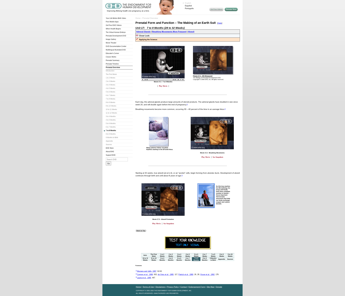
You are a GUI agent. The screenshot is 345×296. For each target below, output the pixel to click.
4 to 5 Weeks (110, 88)
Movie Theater (111, 43)
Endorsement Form (197, 287)
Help (220, 23)
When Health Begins (113, 29)
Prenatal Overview (113, 67)
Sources (109, 145)
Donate (219, 287)
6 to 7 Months (111, 127)
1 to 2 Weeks (110, 78)
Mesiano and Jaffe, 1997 (146, 271)
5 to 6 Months (111, 123)
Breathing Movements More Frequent (169, 32)
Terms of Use (148, 287)
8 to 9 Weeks (110, 102)
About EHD (110, 152)
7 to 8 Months (111, 130)
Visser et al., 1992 (207, 274)
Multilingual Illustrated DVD (116, 50)
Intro (145, 255)
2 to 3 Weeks (110, 81)
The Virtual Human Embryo (116, 32)
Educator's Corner (112, 53)
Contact (183, 287)
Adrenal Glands (143, 32)
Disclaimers (160, 287)
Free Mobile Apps (112, 22)
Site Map (210, 287)
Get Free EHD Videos (114, 25)
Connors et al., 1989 (145, 274)
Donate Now (231, 9)
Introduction (110, 71)
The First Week (111, 74)
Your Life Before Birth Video (116, 18)
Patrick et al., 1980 (185, 274)
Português (189, 8)
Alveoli (191, 32)
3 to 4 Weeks (110, 85)
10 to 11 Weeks (111, 109)
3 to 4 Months (111, 116)
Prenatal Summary (112, 60)
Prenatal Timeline (112, 64)
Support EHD (110, 155)
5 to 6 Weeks (110, 92)
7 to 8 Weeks (110, 99)
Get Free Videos (216, 9)
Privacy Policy (173, 287)
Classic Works (111, 57)
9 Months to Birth (112, 137)
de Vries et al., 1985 (166, 274)
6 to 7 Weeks (110, 95)
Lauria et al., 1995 (144, 278)
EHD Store (110, 148)
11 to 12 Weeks (111, 113)
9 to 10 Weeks (111, 106)
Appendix (109, 141)
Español (188, 6)
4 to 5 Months (111, 120)
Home (138, 18)
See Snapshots (218, 157)
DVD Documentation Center (116, 46)
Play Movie (163, 86)
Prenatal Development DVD (116, 36)
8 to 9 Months (111, 134)
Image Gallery (111, 39)
